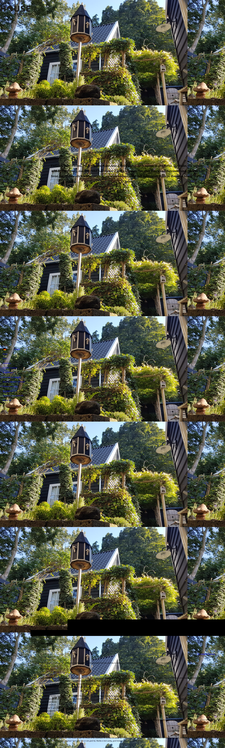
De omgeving (8, 391)
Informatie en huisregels (11, 377)
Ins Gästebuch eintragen (206, 654)
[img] (15, 9)
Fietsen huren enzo (10, 386)
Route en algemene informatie (14, 382)
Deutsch (17, 349)
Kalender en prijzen (10, 368)
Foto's (5, 359)
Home (5, 354)
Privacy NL (7, 400)
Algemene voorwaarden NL (13, 396)
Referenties (7, 363)
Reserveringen (8, 372)
